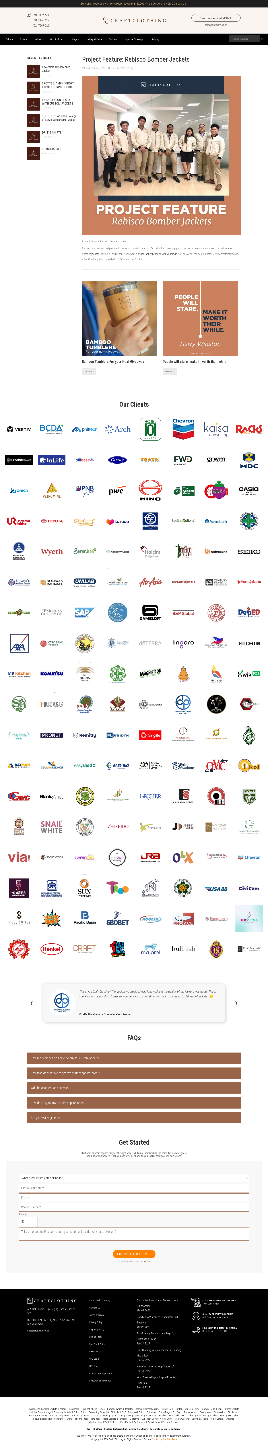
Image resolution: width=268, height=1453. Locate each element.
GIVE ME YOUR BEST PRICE (134, 1254)
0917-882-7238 (41, 15)
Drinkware (151, 1412)
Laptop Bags (119, 1415)
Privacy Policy (95, 1322)
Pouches (213, 1415)
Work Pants (125, 1422)
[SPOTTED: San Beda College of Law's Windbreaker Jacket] (33, 120)
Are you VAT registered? (46, 1118)
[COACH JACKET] (33, 153)
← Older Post (89, 371)
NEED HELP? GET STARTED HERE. (216, 17)
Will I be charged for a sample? (50, 1088)
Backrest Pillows (89, 1409)
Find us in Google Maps (100, 1373)
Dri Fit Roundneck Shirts (133, 1412)
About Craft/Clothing (99, 1300)
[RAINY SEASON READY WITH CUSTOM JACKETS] (33, 104)
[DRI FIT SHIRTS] (33, 137)
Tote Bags (95, 1418)
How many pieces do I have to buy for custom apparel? (65, 1058)
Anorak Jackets (49, 1409)
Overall (139, 1415)
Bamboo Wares (114, 1409)
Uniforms (134, 1418)
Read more (48, 75)
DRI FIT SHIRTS (51, 132)
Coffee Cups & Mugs (41, 1412)
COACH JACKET (52, 149)
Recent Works (95, 1351)
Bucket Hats (167, 1409)
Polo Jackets (188, 1415)
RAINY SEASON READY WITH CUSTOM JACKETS (57, 101)
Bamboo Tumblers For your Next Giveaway (113, 361)
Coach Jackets (232, 1409)
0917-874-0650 (41, 20)
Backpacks (74, 1409)
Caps (220, 1409)
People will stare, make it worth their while (194, 361)
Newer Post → (170, 371)
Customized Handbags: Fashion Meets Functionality (157, 1303)
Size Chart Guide (97, 1344)
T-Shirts (68, 1418)
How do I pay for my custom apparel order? (58, 1103)
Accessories (34, 1409)
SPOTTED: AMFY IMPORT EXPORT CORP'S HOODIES (58, 85)
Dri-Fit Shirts (113, 1412)
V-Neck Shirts (166, 1418)
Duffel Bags (164, 1412)
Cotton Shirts (79, 1412)
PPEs (222, 1415)
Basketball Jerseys (133, 1409)
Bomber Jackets (152, 1409)
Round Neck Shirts (43, 1418)
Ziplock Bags (153, 1422)
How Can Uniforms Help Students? (155, 1366)
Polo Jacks (174, 1415)
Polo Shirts (202, 1415)
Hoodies (76, 1415)
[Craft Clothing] (134, 20)
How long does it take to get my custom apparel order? (65, 1073)
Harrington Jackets (38, 1415)
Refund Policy (95, 1337)
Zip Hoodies (139, 1422)
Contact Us (94, 1307)
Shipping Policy (96, 1329)
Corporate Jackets (62, 1412)
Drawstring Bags (97, 1412)
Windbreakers (95, 1422)
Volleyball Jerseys (200, 1418)
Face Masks (205, 1412)
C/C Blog (93, 1366)
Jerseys (95, 1415)
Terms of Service (96, 1315)
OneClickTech (169, 1439)
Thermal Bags (81, 1418)
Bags (102, 1409)
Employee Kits (190, 1412)
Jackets (86, 1415)
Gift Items (232, 1412)
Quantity (23, 1214)
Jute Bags (106, 1415)
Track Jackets (109, 1418)
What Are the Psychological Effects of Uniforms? (157, 1380)
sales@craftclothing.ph (216, 25)
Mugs (131, 1415)
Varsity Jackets (182, 1418)
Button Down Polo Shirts (187, 1409)
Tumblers (123, 1418)
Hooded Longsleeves (59, 1415)
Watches (230, 1418)
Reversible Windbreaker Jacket (56, 68)
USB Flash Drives (150, 1418)
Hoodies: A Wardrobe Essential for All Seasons (157, 1319)
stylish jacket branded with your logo (157, 254)
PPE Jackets (233, 1415)
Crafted (155, 1439)
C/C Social (94, 1358)
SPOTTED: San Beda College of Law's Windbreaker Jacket (59, 118)
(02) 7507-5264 (42, 25)
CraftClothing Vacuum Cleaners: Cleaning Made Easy (159, 1352)
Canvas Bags (208, 1409)
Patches (162, 1415)
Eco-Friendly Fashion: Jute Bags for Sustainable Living (156, 1336)
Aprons (63, 1409)
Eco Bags (177, 1412)
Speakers (58, 1418)
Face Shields (219, 1412)
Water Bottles (217, 1418)
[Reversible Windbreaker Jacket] (33, 71)
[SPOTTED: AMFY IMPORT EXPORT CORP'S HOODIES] (33, 88)
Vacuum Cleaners (170, 1422)
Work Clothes (110, 1422)
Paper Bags (150, 1415)
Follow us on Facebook (100, 1380)
